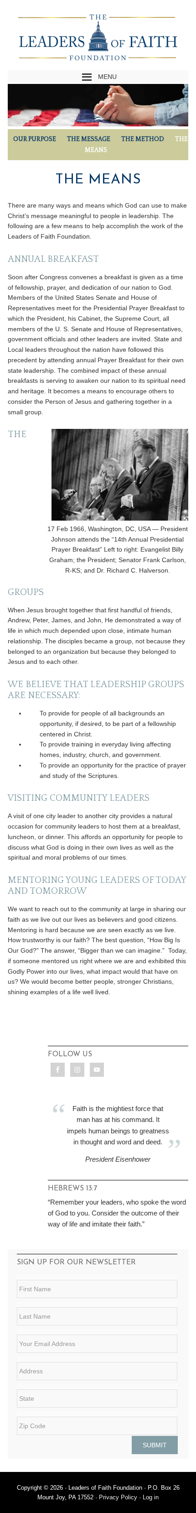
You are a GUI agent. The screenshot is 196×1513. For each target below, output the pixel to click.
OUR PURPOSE (34, 139)
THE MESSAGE (88, 139)
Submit (155, 1445)
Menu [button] (107, 76)
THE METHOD (142, 139)
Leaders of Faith (98, 39)
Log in (151, 1497)
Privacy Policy (118, 1497)
